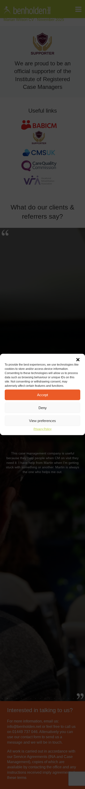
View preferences (42, 420)
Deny (42, 408)
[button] (78, 359)
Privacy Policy (42, 429)
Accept (42, 395)
